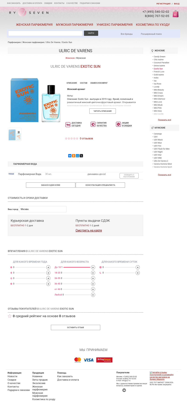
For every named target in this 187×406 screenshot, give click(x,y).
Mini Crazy (158, 93)
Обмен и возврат (99, 83)
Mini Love (158, 102)
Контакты (59, 3)
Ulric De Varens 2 (161, 161)
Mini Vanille (158, 114)
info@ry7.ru (126, 381)
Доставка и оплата (32, 3)
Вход (176, 4)
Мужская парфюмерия (74, 24)
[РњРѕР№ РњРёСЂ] (77, 155)
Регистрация (163, 4)
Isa (155, 81)
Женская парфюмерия (34, 24)
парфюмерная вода (25, 164)
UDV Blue (158, 143)
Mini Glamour (159, 99)
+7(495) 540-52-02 (130, 377)
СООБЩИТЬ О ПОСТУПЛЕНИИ (129, 176)
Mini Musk (158, 105)
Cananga (158, 134)
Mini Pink (158, 108)
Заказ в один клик (50, 185)
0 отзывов (86, 138)
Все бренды (127, 34)
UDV (156, 137)
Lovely (156, 87)
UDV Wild (158, 158)
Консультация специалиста (100, 185)
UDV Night (158, 152)
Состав (83, 83)
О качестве (72, 3)
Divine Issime (159, 66)
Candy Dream (159, 56)
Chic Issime (158, 59)
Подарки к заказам (90, 3)
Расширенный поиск (151, 34)
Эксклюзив (38, 383)
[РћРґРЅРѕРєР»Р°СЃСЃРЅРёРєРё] (73, 155)
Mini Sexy (158, 111)
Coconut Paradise (161, 63)
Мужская (81, 58)
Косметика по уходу (153, 24)
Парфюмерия (14, 42)
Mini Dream (158, 96)
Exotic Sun (67, 42)
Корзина (174, 14)
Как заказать (14, 3)
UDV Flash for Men (162, 149)
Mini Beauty (159, 90)
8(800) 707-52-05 (157, 16)
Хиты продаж (40, 379)
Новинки (37, 376)
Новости (12, 376)
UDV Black (158, 140)
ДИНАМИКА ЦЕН (95, 174)
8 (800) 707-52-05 (129, 379)
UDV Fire (157, 146)
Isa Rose (157, 84)
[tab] (71, 83)
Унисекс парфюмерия (115, 24)
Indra (156, 78)
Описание (72, 83)
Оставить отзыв (75, 327)
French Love (159, 72)
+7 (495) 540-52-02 (156, 11)
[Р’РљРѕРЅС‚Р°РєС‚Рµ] (69, 155)
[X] (81, 155)
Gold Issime (159, 75)
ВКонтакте (124, 390)
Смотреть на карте (89, 230)
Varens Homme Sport (163, 167)
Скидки (48, 3)
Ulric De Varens (53, 42)
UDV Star (158, 155)
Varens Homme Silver (163, 164)
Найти (91, 33)
